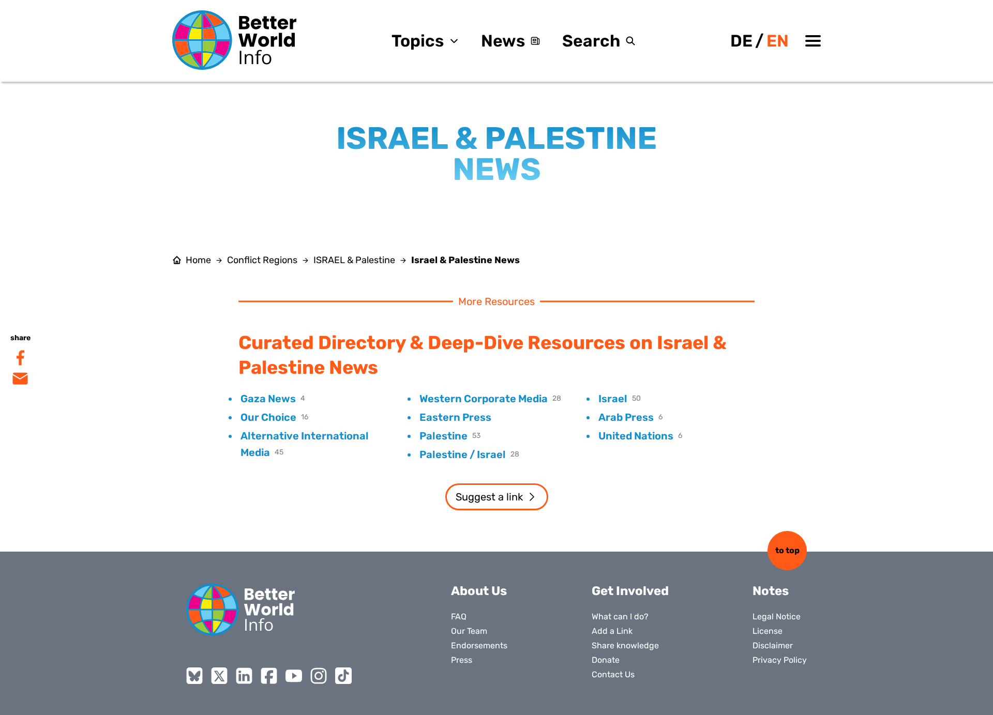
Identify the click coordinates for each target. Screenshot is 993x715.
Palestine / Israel (462, 454)
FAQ (459, 616)
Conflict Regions (262, 260)
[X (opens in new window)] (219, 675)
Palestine (443, 436)
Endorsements (479, 645)
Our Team (469, 631)
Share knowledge (625, 645)
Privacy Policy (780, 660)
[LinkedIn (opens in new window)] (244, 675)
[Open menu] (813, 41)
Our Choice (268, 417)
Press (461, 660)
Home (198, 260)
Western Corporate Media (483, 398)
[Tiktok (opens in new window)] (343, 675)
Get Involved (630, 591)
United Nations (635, 436)
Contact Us (613, 674)
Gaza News (268, 398)
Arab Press (626, 417)
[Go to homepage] (234, 40)
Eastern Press (455, 417)
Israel (612, 398)
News (503, 41)
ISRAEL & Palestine (354, 260)
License (768, 631)
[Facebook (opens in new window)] (269, 675)
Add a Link (612, 631)
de (741, 41)
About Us (479, 591)
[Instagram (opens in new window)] (318, 675)
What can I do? (620, 616)
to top (787, 550)
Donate (606, 660)
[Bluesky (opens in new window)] (194, 675)
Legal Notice (777, 616)
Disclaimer (773, 645)
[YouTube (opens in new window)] (293, 675)
